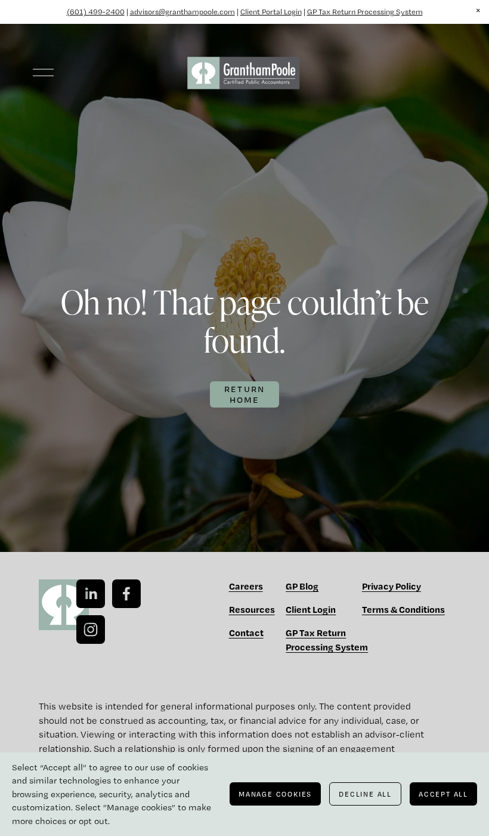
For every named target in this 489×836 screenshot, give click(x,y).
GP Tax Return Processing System (365, 11)
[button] (478, 10)
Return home (244, 394)
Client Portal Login (271, 11)
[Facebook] (126, 593)
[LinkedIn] (90, 593)
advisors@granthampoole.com (182, 11)
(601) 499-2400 (96, 11)
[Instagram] (90, 629)
